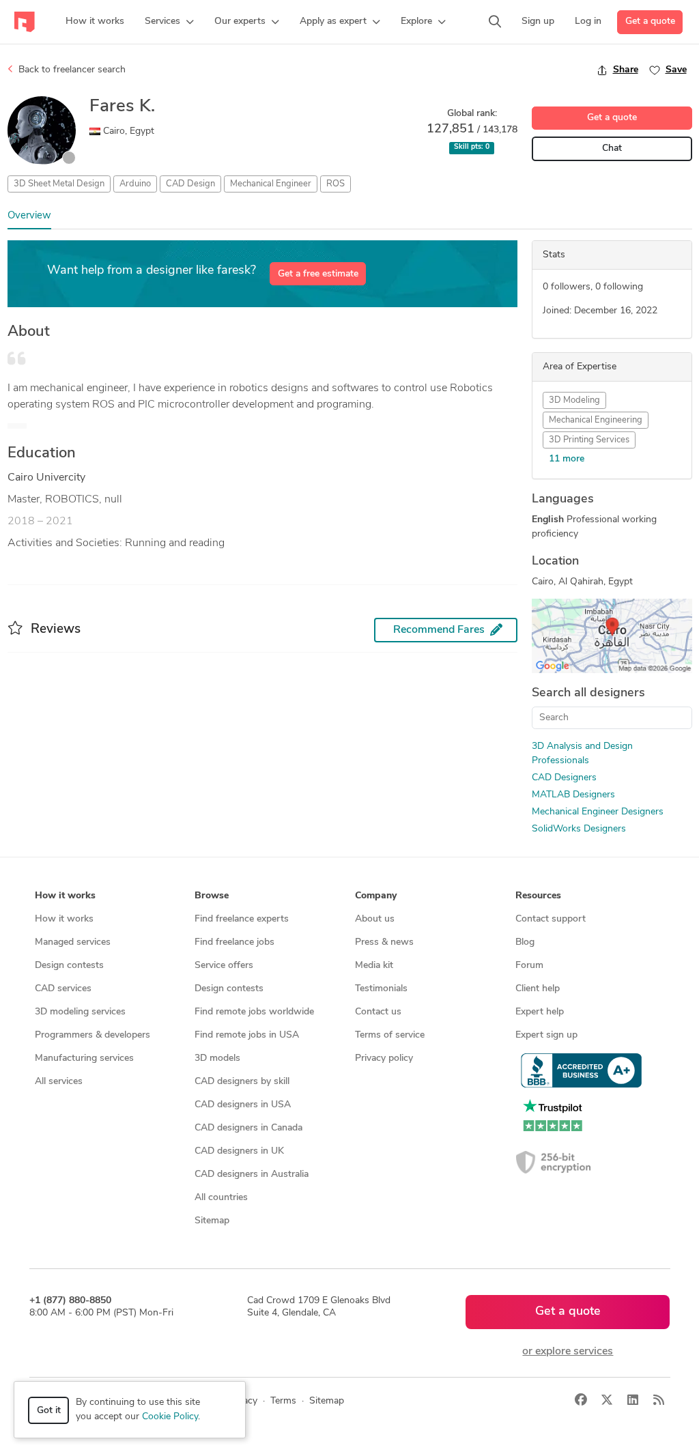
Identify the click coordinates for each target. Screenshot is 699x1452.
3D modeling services (80, 1012)
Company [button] (376, 896)
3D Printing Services (589, 440)
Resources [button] (538, 896)
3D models (217, 1058)
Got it (49, 1411)
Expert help (539, 1012)
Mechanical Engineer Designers (598, 812)
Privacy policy (384, 1058)
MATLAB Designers (573, 795)
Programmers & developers (92, 1035)
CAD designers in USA (243, 1105)
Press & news (384, 942)
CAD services (63, 989)
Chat (612, 148)
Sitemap (212, 1221)
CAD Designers (564, 778)
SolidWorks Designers (579, 829)
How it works (64, 919)
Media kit (374, 965)
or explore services (567, 1351)
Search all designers (588, 693)
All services (59, 1082)
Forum (529, 965)
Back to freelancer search (71, 70)
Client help (537, 989)
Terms (283, 1401)
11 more (566, 459)
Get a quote (650, 21)
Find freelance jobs (234, 942)
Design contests (69, 965)
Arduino (135, 184)
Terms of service (390, 1035)
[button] (169, 22)
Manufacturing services (84, 1058)
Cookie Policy (170, 1417)
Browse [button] (212, 896)
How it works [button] (65, 896)
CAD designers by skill (242, 1082)
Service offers (224, 965)
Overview (29, 216)
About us (375, 919)
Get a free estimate (318, 274)
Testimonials (381, 989)
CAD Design (190, 184)
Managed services (73, 942)
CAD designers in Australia (252, 1174)
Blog (524, 942)
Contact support (550, 919)
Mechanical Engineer (270, 184)
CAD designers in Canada (248, 1128)
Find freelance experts (242, 919)
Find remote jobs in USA (247, 1035)
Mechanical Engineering (595, 420)
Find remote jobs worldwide (254, 1012)
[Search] (495, 22)
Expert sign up (546, 1035)
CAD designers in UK (239, 1151)
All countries (221, 1198)
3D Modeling (574, 400)
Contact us (378, 1012)
